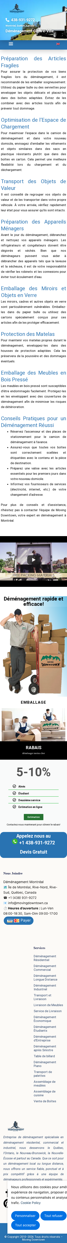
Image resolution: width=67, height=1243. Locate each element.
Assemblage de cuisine (44, 1093)
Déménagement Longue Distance (45, 977)
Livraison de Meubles (48, 1005)
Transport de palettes (43, 1074)
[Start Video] (33, 559)
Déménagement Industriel (45, 987)
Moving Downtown (33, 1239)
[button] (11, 43)
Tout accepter (25, 1225)
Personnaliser (25, 1216)
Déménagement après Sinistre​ (45, 1048)
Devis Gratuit (33, 852)
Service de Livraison (48, 1011)
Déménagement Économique (45, 1019)
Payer (25, 920)
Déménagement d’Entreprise (45, 1038)
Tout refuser (53, 1216)
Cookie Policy (31, 1203)
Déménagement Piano (45, 1064)
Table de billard (44, 1056)
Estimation (34, 817)
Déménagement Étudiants (45, 1028)
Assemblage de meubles (44, 1083)
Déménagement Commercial (45, 968)
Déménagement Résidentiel (45, 958)
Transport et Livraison (42, 997)
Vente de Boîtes (45, 1101)
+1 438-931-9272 (37, 843)
